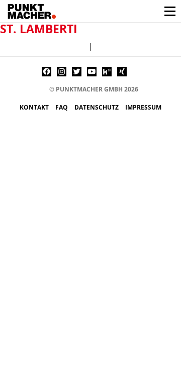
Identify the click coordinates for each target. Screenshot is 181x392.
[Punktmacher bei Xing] (122, 71)
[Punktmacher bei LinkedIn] (137, 71)
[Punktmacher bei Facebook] (46, 71)
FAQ (62, 107)
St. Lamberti (38, 29)
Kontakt (35, 107)
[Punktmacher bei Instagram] (61, 71)
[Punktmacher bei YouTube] (92, 71)
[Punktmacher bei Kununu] (107, 71)
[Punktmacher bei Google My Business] (152, 71)
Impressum (143, 107)
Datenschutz (97, 107)
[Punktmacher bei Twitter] (76, 71)
